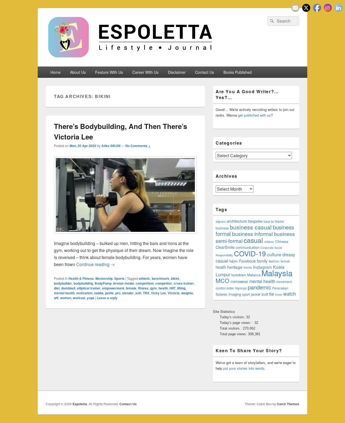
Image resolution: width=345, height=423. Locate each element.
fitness (143, 288)
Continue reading (95, 264)
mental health (64, 293)
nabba (99, 293)
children (269, 242)
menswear (239, 281)
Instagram (262, 267)
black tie (269, 221)
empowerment (113, 288)
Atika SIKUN (110, 145)
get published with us (254, 115)
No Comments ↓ (138, 145)
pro (117, 293)
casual (253, 240)
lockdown (238, 274)
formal (285, 261)
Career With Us (145, 72)
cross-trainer (184, 283)
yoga (90, 297)
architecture (237, 221)
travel (278, 294)
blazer (279, 221)
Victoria (174, 293)
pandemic (259, 287)
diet (57, 288)
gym (153, 288)
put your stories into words (243, 368)
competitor (163, 283)
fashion (274, 261)
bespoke (255, 221)
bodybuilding (83, 283)
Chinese (281, 241)
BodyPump (103, 283)
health (163, 288)
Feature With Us (109, 72)
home (248, 267)
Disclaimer (177, 72)
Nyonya (241, 288)
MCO (222, 280)
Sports (119, 278)
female (131, 288)
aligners (221, 221)
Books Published (237, 72)
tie (271, 293)
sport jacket (251, 294)
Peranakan (280, 288)
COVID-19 (250, 253)
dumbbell (68, 288)
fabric (233, 261)
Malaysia (276, 272)
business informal (252, 233)
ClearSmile (225, 247)
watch (289, 293)
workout (79, 297)
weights (187, 293)
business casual (251, 227)
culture (274, 254)
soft (138, 293)
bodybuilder (63, 283)
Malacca (253, 274)
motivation (84, 293)
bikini (175, 278)
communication (247, 247)
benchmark (160, 278)
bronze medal (123, 283)
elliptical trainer (89, 288)
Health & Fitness (81, 278)
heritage (235, 267)
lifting (181, 288)
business (222, 228)
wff (56, 297)
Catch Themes (288, 403)
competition (145, 283)
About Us (78, 72)
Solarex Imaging (228, 294)
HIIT (172, 288)
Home (55, 72)
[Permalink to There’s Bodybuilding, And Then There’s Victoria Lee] (125, 236)
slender (128, 293)
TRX (146, 293)
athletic (144, 278)
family (262, 261)
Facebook (247, 261)
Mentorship (104, 278)
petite (109, 293)
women (65, 297)
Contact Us (204, 72)
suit (264, 294)
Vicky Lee (158, 293)
